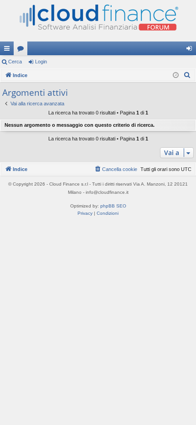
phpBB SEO (113, 205)
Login (41, 61)
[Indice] (98, 20)
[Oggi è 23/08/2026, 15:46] (176, 75)
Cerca (15, 61)
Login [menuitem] (191, 50)
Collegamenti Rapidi (9, 50)
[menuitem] (187, 75)
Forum (22, 50)
